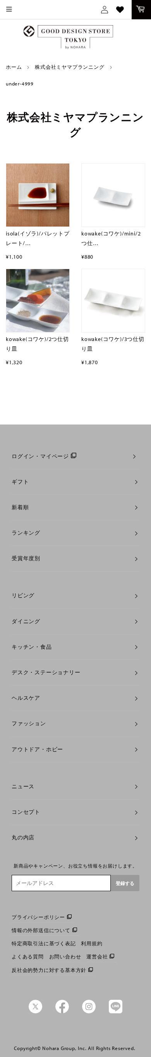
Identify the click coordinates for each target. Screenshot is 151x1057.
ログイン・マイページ (40, 456)
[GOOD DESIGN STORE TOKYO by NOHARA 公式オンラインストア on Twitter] (35, 1011)
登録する (125, 883)
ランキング (26, 532)
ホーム (14, 67)
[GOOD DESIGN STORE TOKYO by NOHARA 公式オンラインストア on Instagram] (89, 1011)
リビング (23, 595)
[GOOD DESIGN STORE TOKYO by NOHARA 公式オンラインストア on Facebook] (62, 1011)
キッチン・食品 (32, 646)
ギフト (20, 481)
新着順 (20, 507)
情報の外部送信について (41, 930)
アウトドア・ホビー (37, 749)
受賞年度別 (26, 558)
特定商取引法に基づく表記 (44, 943)
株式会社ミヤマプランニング (69, 67)
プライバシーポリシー (38, 917)
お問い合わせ (65, 956)
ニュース (23, 786)
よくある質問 (28, 956)
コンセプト (26, 811)
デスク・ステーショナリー (46, 672)
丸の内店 (23, 837)
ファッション (29, 723)
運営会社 (97, 956)
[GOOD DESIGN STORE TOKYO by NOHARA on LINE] (115, 1011)
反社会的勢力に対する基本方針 (49, 970)
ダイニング (26, 621)
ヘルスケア (26, 697)
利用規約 (91, 943)
